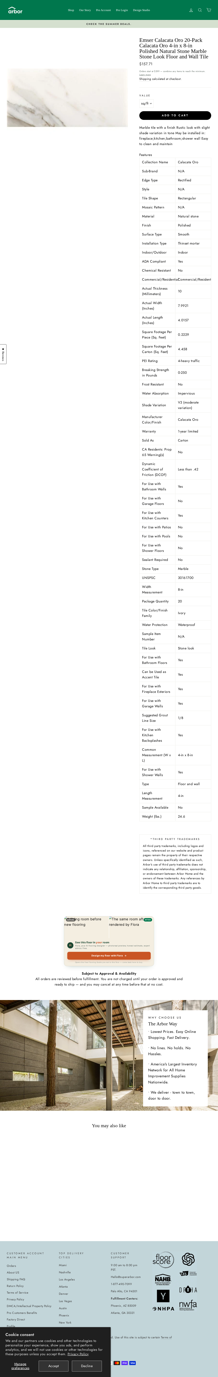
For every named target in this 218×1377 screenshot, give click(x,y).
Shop (71, 10)
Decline (87, 1366)
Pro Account (103, 10)
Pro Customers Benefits (22, 1313)
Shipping (145, 79)
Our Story (85, 10)
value (145, 95)
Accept (53, 1366)
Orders (11, 1266)
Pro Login (122, 10)
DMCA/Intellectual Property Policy (29, 1306)
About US (13, 1272)
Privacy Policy (78, 1354)
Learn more (145, 74)
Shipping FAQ (16, 1279)
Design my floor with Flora (109, 955)
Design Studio (141, 10)
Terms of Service (17, 1293)
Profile (11, 1326)
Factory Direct (16, 1319)
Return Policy (15, 1286)
